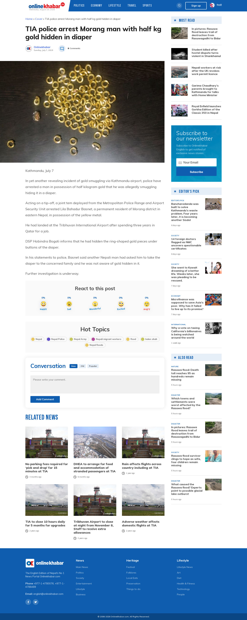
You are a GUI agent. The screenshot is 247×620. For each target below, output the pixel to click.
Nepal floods (96, 345)
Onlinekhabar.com (50, 576)
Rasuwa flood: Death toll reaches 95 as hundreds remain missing (185, 374)
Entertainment (84, 583)
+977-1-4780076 (44, 583)
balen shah (151, 339)
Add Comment (45, 399)
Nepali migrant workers (108, 339)
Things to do (133, 589)
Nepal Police (58, 339)
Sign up (196, 5)
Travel (132, 6)
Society (80, 578)
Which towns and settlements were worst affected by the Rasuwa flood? (185, 403)
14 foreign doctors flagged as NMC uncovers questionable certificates (186, 243)
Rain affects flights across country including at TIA (141, 465)
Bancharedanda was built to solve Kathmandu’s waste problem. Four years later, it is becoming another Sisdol (185, 212)
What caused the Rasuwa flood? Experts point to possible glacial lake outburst (186, 489)
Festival (130, 567)
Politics (79, 6)
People (181, 594)
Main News (82, 567)
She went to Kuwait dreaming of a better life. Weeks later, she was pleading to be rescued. (185, 274)
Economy (96, 6)
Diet (179, 578)
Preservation (133, 583)
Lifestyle (115, 6)
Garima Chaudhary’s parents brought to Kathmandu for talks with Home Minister (205, 90)
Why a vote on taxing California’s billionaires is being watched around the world (186, 332)
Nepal (39, 339)
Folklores (131, 572)
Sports (147, 6)
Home (29, 18)
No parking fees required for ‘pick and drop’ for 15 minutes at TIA (46, 467)
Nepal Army (80, 339)
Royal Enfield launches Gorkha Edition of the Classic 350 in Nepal (206, 109)
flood (133, 339)
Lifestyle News (185, 567)
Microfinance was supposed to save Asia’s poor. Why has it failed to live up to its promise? (187, 304)
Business (81, 594)
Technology (183, 589)
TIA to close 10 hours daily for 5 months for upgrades (45, 523)
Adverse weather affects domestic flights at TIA (140, 523)
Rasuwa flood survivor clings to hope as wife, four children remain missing (186, 460)
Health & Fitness (186, 583)
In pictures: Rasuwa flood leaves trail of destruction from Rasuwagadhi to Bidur (206, 33)
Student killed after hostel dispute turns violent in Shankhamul (206, 53)
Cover (38, 18)
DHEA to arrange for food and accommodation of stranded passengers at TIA (95, 467)
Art (178, 572)
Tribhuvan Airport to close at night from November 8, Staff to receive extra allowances (94, 527)
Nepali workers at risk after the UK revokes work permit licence (206, 71)
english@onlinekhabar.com (48, 593)
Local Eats (132, 578)
